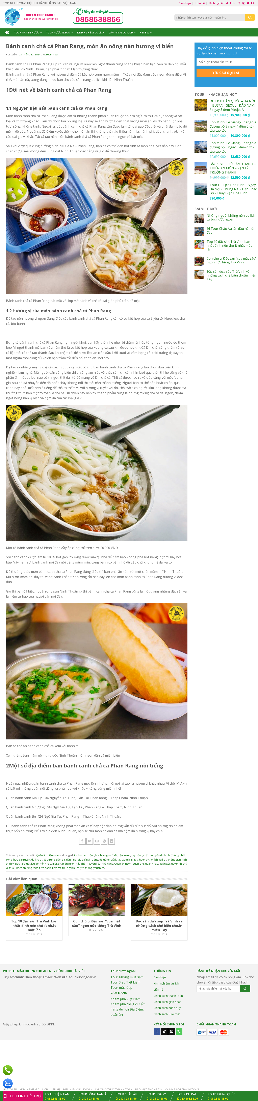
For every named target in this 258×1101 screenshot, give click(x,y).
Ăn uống (89, 855)
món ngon (68, 863)
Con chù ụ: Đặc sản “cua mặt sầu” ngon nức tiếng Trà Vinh (231, 260)
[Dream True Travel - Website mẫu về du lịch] (32, 17)
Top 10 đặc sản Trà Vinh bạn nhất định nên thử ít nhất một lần (229, 246)
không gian (174, 859)
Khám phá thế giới (124, 1004)
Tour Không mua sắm (127, 977)
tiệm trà (56, 868)
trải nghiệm (69, 868)
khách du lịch (158, 859)
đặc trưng (49, 859)
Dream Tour (51, 54)
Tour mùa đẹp (121, 987)
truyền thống (84, 868)
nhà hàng (107, 863)
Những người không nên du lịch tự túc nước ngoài (231, 217)
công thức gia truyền (18, 859)
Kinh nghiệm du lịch (222, 3)
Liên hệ (200, 3)
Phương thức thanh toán (113, 1089)
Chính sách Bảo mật (167, 1014)
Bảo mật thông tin (148, 1089)
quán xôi (164, 863)
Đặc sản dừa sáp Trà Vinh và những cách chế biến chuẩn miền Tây (231, 275)
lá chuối (25, 863)
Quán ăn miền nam (47, 855)
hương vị (144, 859)
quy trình (176, 863)
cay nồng (136, 855)
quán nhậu (151, 863)
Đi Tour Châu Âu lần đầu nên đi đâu (230, 230)
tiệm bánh (45, 868)
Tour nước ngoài (58, 32)
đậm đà (60, 859)
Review (144, 32)
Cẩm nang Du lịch (121, 32)
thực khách (15, 868)
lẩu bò (35, 863)
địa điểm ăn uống (88, 859)
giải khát (116, 859)
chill (182, 855)
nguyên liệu (94, 863)
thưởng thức (30, 868)
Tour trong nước (26, 32)
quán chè (138, 863)
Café (115, 855)
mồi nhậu (45, 863)
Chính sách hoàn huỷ (167, 1008)
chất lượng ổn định (154, 855)
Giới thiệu (185, 3)
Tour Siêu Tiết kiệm (125, 982)
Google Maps (130, 859)
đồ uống (104, 859)
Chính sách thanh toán (168, 996)
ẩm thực (78, 855)
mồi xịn (56, 863)
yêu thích (98, 868)
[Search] (250, 17)
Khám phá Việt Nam (125, 999)
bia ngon (105, 855)
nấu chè (80, 863)
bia (97, 855)
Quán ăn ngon (122, 863)
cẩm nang (124, 855)
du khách (36, 859)
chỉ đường (173, 855)
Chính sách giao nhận (167, 1002)
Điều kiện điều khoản (78, 1089)
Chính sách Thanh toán (182, 1089)
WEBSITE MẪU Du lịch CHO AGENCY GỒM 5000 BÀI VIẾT (44, 971)
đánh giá (71, 859)
